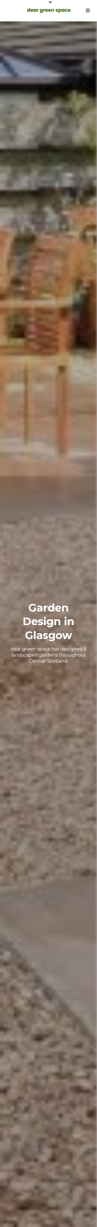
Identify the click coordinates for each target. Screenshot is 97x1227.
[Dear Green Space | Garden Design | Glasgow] (48, 10)
